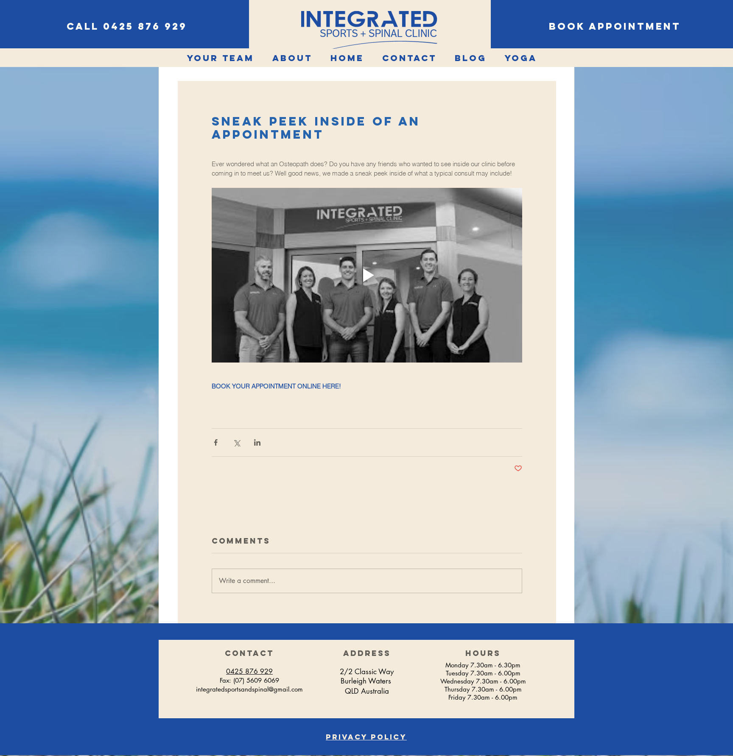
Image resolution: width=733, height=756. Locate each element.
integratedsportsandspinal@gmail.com (249, 689)
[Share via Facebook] (216, 442)
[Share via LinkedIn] (257, 442)
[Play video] (367, 275)
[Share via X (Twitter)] (236, 442)
